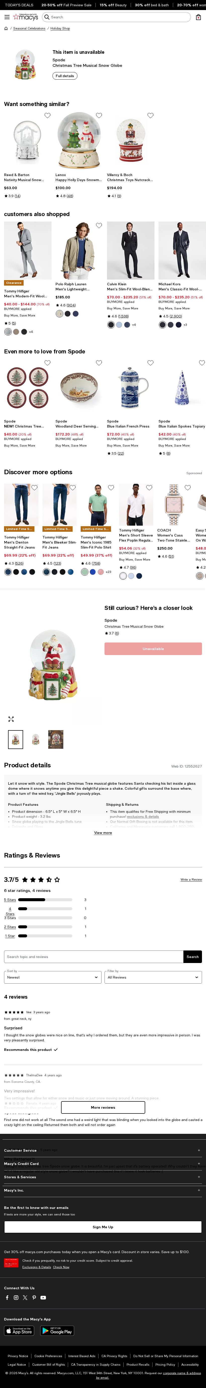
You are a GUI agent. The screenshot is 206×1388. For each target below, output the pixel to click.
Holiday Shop (60, 28)
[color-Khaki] (60, 314)
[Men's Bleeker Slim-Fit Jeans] (59, 505)
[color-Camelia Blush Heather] (101, 572)
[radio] (8, 332)
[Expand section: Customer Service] (103, 1150)
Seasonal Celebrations (29, 28)
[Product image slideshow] (52, 665)
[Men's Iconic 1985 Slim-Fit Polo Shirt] (98, 505)
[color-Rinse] (32, 572)
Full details (65, 76)
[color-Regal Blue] (93, 572)
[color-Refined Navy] (76, 314)
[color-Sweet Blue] (131, 576)
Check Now (61, 1267)
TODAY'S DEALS (19, 5)
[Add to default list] (47, 116)
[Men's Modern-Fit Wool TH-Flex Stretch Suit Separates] (28, 250)
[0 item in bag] (198, 17)
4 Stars (10, 909)
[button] (52, 676)
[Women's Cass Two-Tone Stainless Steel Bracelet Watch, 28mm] (174, 505)
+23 (108, 572)
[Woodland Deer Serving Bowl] (79, 388)
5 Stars (10, 900)
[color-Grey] (171, 325)
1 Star (10, 936)
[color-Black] (24, 332)
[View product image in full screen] (11, 719)
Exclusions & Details (36, 1267)
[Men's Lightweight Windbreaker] (79, 250)
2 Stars (10, 927)
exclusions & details (143, 817)
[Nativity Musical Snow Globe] (28, 140)
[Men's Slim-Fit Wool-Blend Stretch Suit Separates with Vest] (130, 250)
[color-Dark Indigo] (8, 572)
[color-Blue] (127, 325)
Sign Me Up (103, 1227)
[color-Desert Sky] (139, 576)
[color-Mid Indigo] (24, 572)
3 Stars (10, 918)
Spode (59, 59)
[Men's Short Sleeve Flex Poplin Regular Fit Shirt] (136, 505)
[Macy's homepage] (6, 28)
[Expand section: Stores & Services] (103, 1177)
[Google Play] (57, 1331)
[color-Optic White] (123, 576)
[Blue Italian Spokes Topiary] (182, 388)
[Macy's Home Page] (25, 17)
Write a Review (191, 879)
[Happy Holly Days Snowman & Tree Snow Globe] (79, 140)
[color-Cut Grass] (85, 572)
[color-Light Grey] (8, 332)
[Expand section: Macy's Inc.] (103, 1190)
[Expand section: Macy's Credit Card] (103, 1163)
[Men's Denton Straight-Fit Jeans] (21, 505)
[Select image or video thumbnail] (15, 739)
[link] (28, 185)
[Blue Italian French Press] (130, 388)
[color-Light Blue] (119, 325)
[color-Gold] (200, 576)
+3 (185, 325)
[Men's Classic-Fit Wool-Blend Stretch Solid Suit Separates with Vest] (182, 250)
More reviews (103, 1107)
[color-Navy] (179, 325)
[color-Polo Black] (68, 314)
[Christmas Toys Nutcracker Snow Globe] (130, 140)
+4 (31, 332)
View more (103, 832)
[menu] (7, 17)
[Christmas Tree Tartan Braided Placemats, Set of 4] (28, 388)
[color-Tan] (16, 332)
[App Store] (19, 1331)
